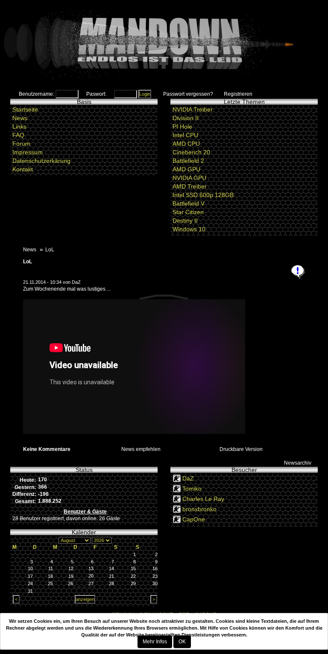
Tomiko (192, 488)
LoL (27, 262)
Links (19, 126)
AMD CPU (186, 143)
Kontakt (22, 169)
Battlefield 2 (188, 160)
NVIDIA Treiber (193, 109)
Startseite (25, 109)
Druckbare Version (241, 449)
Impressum (27, 152)
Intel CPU (185, 135)
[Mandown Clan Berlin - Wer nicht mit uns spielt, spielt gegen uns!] (164, 45)
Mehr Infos (155, 642)
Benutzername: (36, 94)
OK (182, 642)
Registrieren (238, 94)
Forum (21, 143)
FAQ (18, 135)
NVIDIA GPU (189, 177)
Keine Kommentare (46, 449)
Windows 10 (189, 229)
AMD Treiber (190, 186)
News (19, 118)
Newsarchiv (297, 463)
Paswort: (96, 94)
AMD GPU (186, 169)
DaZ (76, 282)
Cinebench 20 (191, 152)
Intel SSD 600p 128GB (203, 194)
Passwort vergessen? (188, 94)
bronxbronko (199, 509)
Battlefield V (189, 203)
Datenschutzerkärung (41, 160)
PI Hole (182, 126)
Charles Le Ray (203, 498)
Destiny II (185, 220)
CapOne (193, 519)
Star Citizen (188, 212)
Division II (186, 118)
